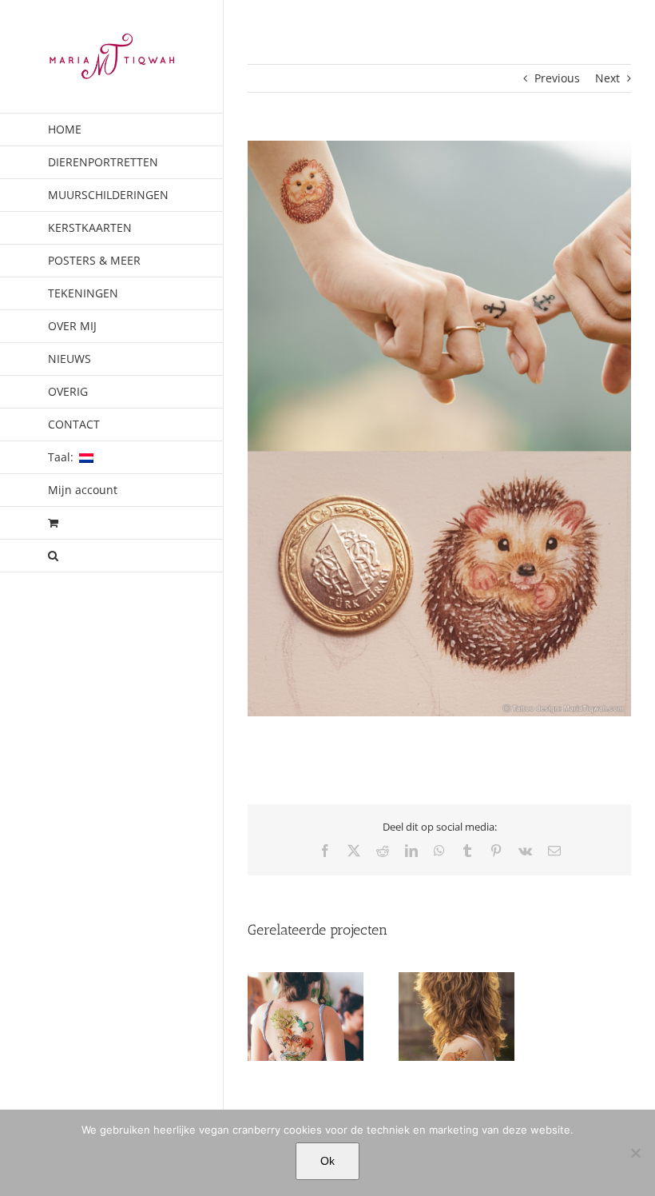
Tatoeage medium (456, 1033)
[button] (112, 556)
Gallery (305, 1003)
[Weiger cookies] (635, 1153)
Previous (557, 78)
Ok (327, 1160)
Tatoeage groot (305, 1033)
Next (607, 78)
